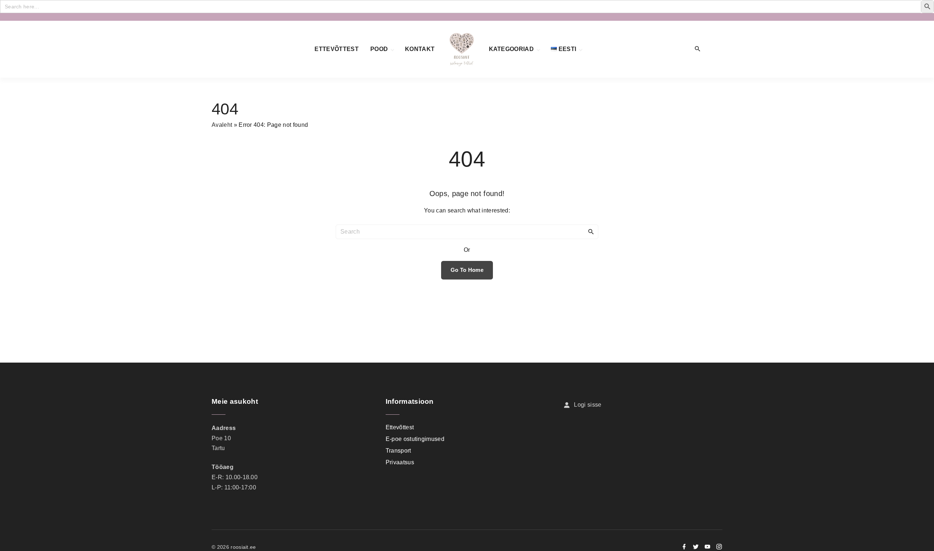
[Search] (591, 231)
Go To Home (467, 270)
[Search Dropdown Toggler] (697, 49)
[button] (714, 49)
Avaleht (222, 125)
